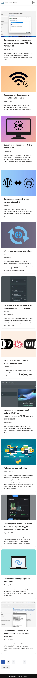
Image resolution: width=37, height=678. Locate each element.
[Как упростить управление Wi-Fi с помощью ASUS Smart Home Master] (18, 289)
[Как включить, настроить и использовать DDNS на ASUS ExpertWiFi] (18, 615)
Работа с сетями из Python (15, 468)
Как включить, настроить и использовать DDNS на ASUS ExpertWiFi (17, 633)
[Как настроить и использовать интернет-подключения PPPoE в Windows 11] (18, 24)
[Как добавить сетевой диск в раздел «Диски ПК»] (18, 183)
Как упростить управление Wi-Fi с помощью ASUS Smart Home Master (18, 308)
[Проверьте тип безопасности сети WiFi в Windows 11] (18, 79)
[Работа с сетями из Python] (18, 452)
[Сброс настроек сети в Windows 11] (18, 235)
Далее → (5, 667)
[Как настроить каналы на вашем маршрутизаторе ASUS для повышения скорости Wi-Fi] (18, 508)
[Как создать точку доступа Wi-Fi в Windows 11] (18, 562)
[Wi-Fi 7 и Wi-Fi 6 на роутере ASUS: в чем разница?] (18, 344)
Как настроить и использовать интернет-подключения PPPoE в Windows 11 (18, 43)
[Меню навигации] (30, 2)
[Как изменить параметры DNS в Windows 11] (18, 129)
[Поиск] (34, 2)
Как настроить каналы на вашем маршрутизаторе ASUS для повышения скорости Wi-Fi (18, 526)
